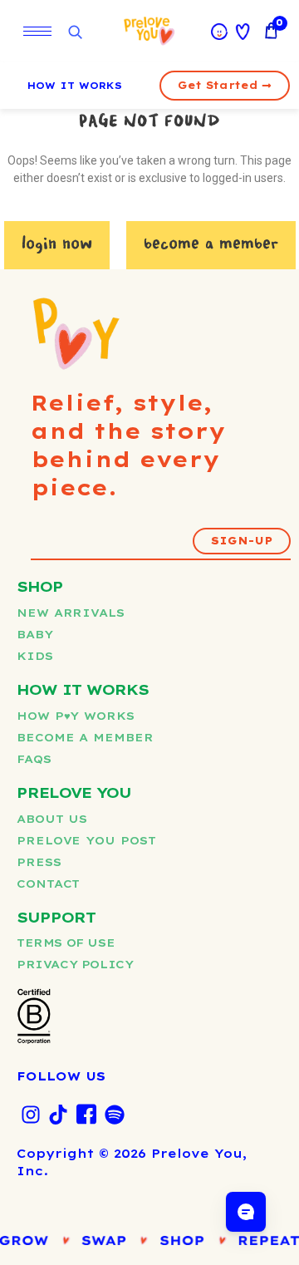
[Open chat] (246, 1212)
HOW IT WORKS (74, 85)
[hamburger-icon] (37, 31)
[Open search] (74, 32)
